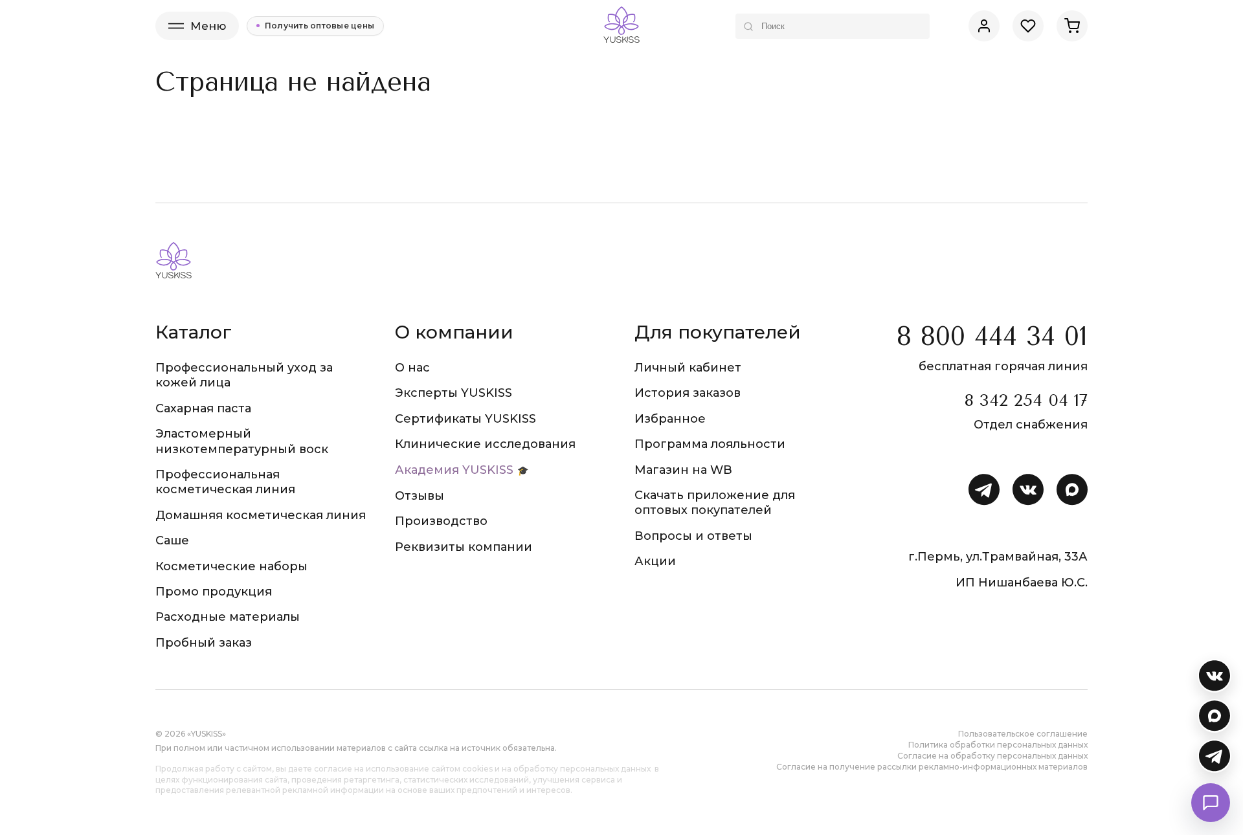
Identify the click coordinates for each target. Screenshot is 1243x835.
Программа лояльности (709, 444)
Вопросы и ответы (693, 536)
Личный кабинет (687, 368)
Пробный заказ (203, 643)
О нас (412, 368)
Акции (655, 561)
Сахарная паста (203, 408)
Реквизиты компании (463, 547)
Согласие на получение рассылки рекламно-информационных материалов (932, 767)
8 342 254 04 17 (1026, 400)
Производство (441, 521)
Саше (172, 540)
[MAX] (1214, 716)
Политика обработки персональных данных (998, 745)
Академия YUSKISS (454, 470)
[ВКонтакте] (1214, 676)
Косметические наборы (231, 566)
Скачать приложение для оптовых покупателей (714, 502)
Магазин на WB (683, 470)
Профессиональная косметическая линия (225, 481)
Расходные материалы (227, 617)
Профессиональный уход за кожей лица (244, 375)
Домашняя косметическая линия (260, 515)
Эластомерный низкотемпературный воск (241, 441)
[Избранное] (1028, 25)
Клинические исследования (485, 444)
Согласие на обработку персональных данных (992, 756)
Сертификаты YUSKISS (465, 419)
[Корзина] (1072, 25)
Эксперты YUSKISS (453, 393)
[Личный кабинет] (984, 25)
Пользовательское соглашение (1023, 734)
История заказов (687, 393)
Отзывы (419, 496)
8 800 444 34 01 (992, 336)
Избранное (670, 419)
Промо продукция (213, 591)
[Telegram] (1214, 756)
